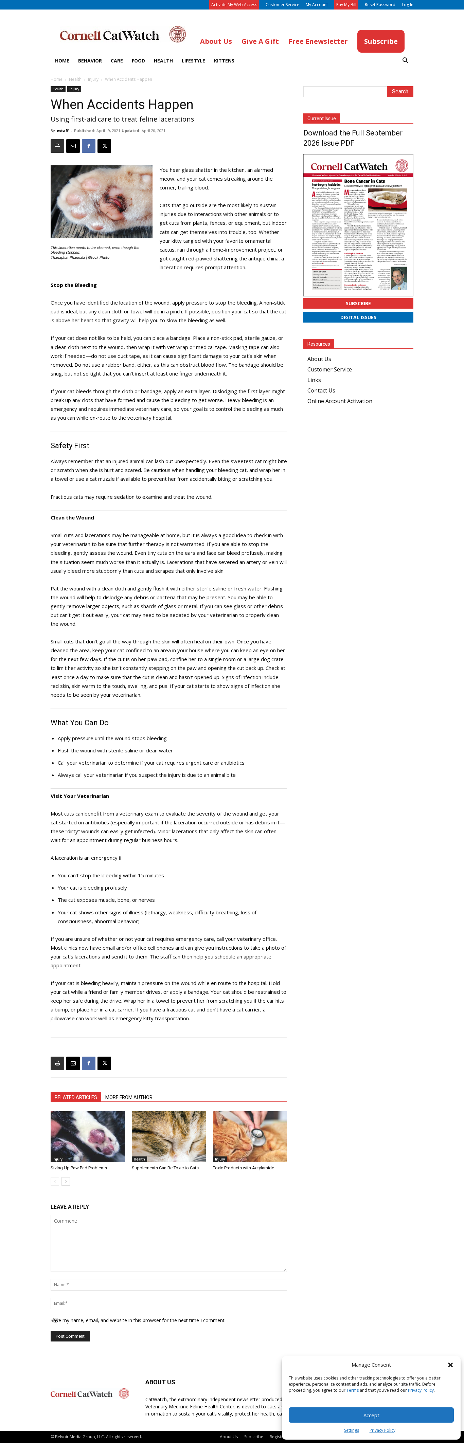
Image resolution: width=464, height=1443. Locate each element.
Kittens (224, 60)
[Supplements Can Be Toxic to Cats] (169, 1136)
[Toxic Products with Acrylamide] (250, 1136)
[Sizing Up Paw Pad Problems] (88, 1136)
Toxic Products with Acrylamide (243, 1167)
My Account (317, 4)
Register (277, 1437)
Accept (371, 1415)
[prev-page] (55, 1181)
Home (62, 60)
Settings (351, 1430)
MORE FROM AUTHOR (129, 1097)
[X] (104, 146)
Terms (352, 1390)
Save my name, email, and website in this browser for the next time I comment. (138, 1320)
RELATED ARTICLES (76, 1097)
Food (138, 60)
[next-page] (65, 1181)
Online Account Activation (339, 401)
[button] (450, 1365)
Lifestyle (193, 60)
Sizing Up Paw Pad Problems (79, 1167)
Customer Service (282, 4)
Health (163, 60)
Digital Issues (358, 317)
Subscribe (358, 303)
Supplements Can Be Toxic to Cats (165, 1167)
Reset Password (380, 4)
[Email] (73, 146)
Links (314, 380)
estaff (63, 130)
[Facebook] (88, 146)
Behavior (90, 60)
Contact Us (321, 390)
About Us (319, 359)
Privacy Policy (421, 1390)
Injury (93, 79)
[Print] (57, 146)
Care (117, 60)
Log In (407, 4)
